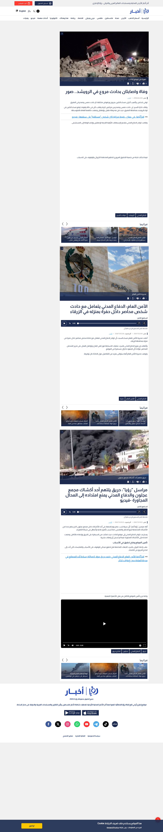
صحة (117, 18)
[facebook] (48, 724)
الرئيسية (145, 18)
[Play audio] (64, 323)
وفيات (26, 18)
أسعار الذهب (133, 18)
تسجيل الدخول (43, 3)
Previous (67, 224)
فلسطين (109, 18)
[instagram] (68, 724)
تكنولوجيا (53, 18)
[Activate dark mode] (36, 11)
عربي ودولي (90, 18)
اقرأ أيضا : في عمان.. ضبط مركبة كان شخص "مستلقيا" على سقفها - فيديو (108, 116)
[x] (58, 724)
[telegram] (96, 724)
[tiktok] (106, 724)
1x (70, 323)
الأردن (123, 18)
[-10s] (139, 323)
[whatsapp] (77, 724)
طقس (100, 18)
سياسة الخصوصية (113, 827)
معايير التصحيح (68, 736)
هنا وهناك (64, 18)
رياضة (73, 18)
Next (63, 224)
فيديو (33, 18)
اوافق (31, 826)
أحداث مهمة (42, 18)
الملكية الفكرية (80, 736)
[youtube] (87, 724)
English (22, 11)
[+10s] (144, 323)
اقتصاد (80, 18)
